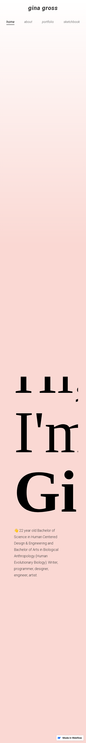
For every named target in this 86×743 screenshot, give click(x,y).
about (28, 22)
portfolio (48, 22)
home (10, 22)
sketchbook (72, 22)
